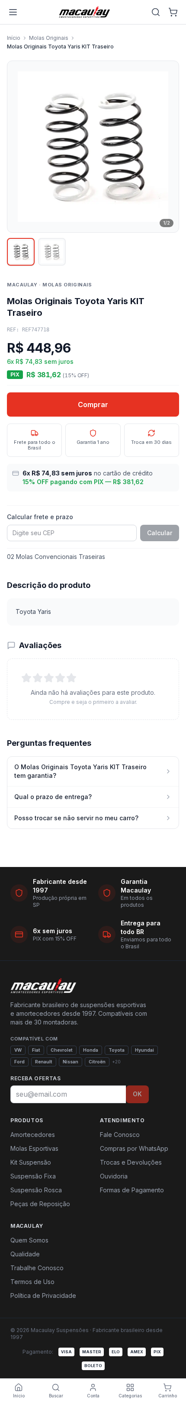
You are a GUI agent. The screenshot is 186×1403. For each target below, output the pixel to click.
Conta (93, 1395)
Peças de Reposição (40, 1203)
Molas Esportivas (34, 1148)
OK (137, 1094)
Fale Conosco (120, 1134)
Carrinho (167, 1395)
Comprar (93, 404)
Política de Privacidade (43, 1295)
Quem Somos (29, 1240)
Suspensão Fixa (33, 1176)
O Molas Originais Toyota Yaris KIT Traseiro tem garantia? (80, 771)
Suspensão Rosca (36, 1190)
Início (13, 38)
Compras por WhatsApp (134, 1148)
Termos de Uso (32, 1281)
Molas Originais (48, 38)
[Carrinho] (173, 12)
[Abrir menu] (13, 12)
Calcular (159, 532)
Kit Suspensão (30, 1162)
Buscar (56, 1395)
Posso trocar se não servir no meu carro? (76, 818)
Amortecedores (32, 1134)
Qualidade (25, 1254)
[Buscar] (156, 12)
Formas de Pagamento (132, 1190)
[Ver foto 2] (52, 252)
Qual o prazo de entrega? (53, 796)
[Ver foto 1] (21, 252)
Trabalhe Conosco (37, 1267)
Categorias (130, 1395)
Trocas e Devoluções (131, 1162)
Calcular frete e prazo (40, 516)
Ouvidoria (114, 1176)
